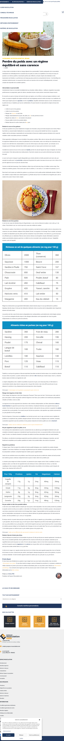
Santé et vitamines (4, 695)
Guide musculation (7, 7)
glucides (20, 100)
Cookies (21, 738)
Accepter (8, 735)
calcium (28, 544)
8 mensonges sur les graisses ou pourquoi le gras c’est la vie (24, 390)
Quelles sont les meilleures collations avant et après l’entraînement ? (26, 424)
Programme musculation (9, 18)
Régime (27, 58)
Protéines (2, 685)
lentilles (23, 416)
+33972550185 (6, 640)
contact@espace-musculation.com (11, 646)
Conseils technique (7, 12)
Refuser (21, 735)
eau (27, 122)
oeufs (17, 118)
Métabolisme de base (39, 624)
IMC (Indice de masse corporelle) (54, 624)
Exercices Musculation (34, 1)
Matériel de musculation (9, 28)
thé (35, 375)
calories (59, 408)
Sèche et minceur (4, 668)
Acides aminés (3, 690)
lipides (28, 149)
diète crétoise (15, 570)
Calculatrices (3, 670)
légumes (14, 113)
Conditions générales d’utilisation (7, 705)
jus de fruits (19, 160)
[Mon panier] (63, 12)
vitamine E (54, 420)
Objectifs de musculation (6, 688)
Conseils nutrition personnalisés (28, 606)
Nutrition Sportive (18, 1)
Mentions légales (4, 710)
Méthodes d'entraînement (9, 23)
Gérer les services (7, 731)
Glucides (2, 698)
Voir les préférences (34, 735)
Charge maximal (9, 623)
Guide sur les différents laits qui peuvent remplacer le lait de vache (25, 532)
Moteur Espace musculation (6, 673)
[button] (39, 720)
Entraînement (3, 663)
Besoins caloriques (25, 624)
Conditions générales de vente (7, 707)
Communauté (3, 675)
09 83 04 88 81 (57, 1)
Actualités (2, 678)
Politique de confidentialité (6, 713)
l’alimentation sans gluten (9, 563)
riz (30, 115)
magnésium (20, 544)
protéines (30, 100)
